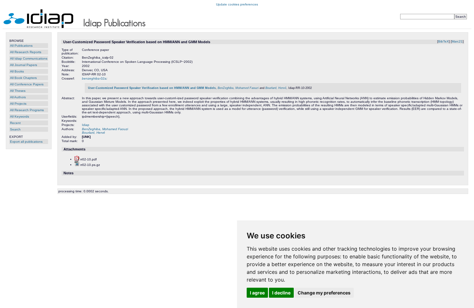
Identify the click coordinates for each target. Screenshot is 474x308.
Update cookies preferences (237, 4)
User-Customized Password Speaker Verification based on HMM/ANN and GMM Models (152, 88)
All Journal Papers (23, 65)
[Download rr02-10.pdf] (76, 159)
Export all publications (26, 141)
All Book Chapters (23, 78)
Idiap (85, 125)
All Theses (17, 90)
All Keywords (19, 116)
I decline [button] (281, 292)
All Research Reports (25, 52)
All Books (17, 71)
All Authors (18, 97)
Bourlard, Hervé (275, 88)
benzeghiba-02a (94, 78)
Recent (15, 123)
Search (15, 129)
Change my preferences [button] (324, 292)
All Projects (18, 103)
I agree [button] (257, 292)
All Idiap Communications (28, 58)
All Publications (21, 45)
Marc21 (457, 41)
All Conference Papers (27, 84)
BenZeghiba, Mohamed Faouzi (238, 88)
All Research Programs (27, 110)
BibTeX (443, 41)
